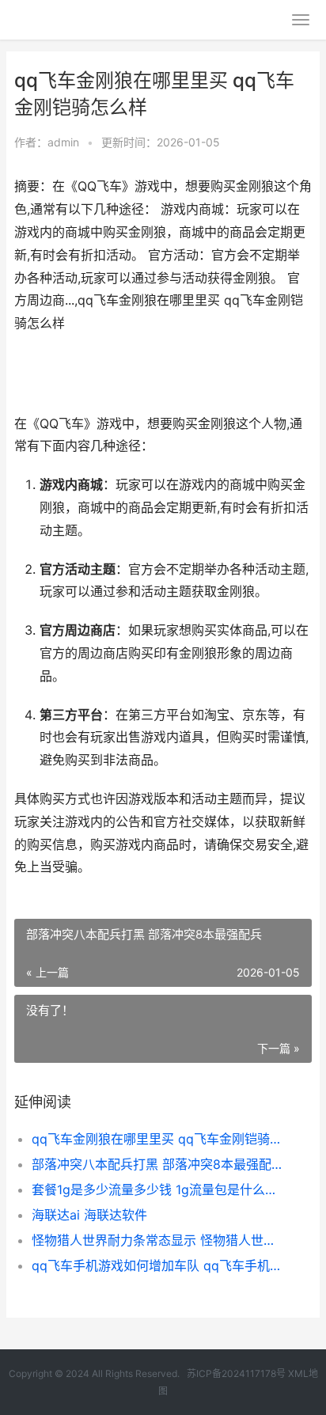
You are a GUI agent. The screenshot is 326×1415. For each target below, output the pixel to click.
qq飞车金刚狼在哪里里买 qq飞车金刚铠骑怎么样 (158, 1139)
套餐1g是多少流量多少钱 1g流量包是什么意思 (158, 1189)
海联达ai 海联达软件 (89, 1215)
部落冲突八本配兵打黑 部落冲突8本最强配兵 (158, 1164)
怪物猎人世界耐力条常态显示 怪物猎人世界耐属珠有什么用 (158, 1240)
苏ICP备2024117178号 (236, 1373)
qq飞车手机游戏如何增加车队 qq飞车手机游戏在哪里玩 (158, 1265)
